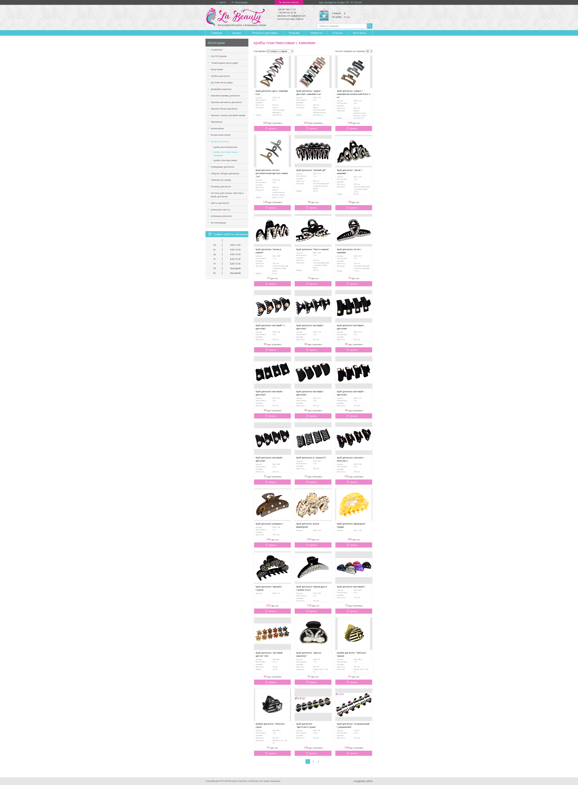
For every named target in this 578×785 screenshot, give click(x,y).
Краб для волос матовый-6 (351, 586)
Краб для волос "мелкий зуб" (311, 170)
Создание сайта (363, 781)
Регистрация (241, 2)
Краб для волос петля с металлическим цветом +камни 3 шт (272, 173)
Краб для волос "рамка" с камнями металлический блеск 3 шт (353, 94)
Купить (272, 128)
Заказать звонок (290, 2)
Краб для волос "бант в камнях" (312, 249)
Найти (369, 26)
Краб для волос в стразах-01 (311, 457)
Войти (222, 2)
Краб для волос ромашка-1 (269, 523)
